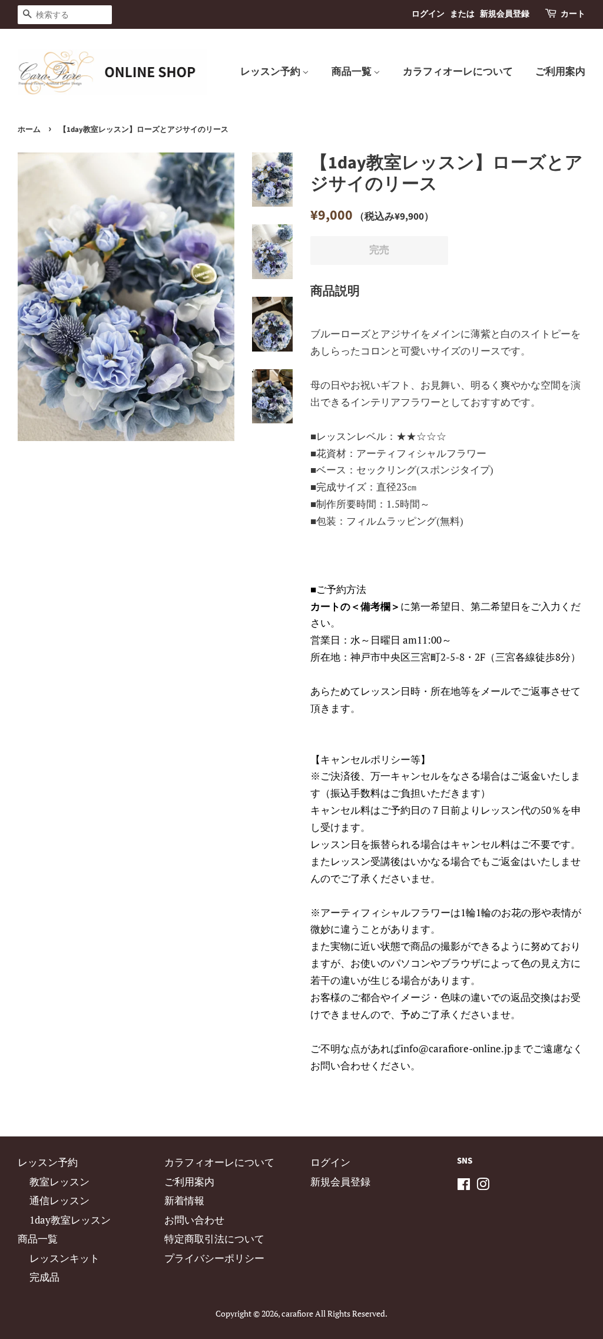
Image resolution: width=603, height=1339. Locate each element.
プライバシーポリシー (214, 1258)
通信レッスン (59, 1200)
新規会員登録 (504, 14)
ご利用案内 (560, 72)
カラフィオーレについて (458, 72)
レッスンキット (64, 1258)
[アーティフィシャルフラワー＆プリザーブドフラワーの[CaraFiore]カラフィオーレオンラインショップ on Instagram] (482, 1185)
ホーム (29, 129)
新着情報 (184, 1200)
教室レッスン (59, 1181)
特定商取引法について (214, 1238)
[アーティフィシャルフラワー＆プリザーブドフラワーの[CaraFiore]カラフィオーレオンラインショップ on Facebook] (464, 1185)
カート (573, 14)
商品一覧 (352, 72)
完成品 (44, 1277)
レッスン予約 (271, 72)
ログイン (428, 14)
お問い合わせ (194, 1220)
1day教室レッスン (70, 1220)
